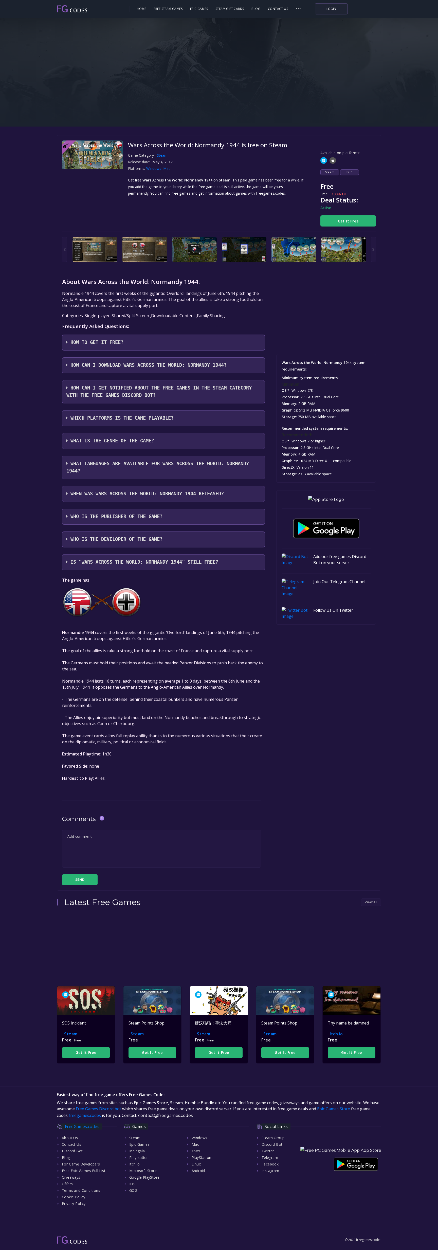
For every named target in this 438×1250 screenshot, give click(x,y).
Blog (255, 9)
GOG (133, 1190)
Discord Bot (72, 1151)
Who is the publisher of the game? (116, 516)
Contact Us (278, 9)
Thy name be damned (348, 1023)
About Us (70, 1137)
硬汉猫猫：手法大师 (213, 1023)
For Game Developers (81, 1164)
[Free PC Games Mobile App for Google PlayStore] (326, 528)
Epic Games (199, 9)
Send (79, 879)
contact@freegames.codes (165, 1115)
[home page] (86, 9)
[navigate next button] (373, 249)
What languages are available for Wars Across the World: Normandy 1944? (157, 467)
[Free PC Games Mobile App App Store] (340, 1151)
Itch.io (336, 1034)
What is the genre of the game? (112, 441)
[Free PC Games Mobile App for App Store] (326, 499)
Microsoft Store (143, 1170)
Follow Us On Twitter (333, 610)
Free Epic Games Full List (83, 1170)
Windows (154, 168)
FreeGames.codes (82, 1126)
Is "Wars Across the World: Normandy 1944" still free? (144, 562)
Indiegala (137, 1151)
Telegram (270, 1157)
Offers (67, 1183)
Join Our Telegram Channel (339, 581)
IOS (132, 1183)
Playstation (139, 1157)
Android (198, 1170)
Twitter (268, 1151)
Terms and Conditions (81, 1190)
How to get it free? (96, 342)
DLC (349, 172)
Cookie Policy (73, 1197)
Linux (196, 1164)
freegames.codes (85, 1115)
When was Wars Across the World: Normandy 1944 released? (147, 494)
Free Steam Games (168, 9)
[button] (298, 9)
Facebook (270, 1164)
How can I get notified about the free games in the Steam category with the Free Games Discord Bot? (159, 391)
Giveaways (71, 1177)
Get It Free (348, 221)
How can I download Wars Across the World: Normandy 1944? (148, 365)
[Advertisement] (219, 93)
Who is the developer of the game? (116, 539)
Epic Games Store (333, 1109)
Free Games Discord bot (98, 1109)
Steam (162, 155)
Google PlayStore (144, 1177)
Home (141, 9)
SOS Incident (74, 1023)
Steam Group (273, 1137)
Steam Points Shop (147, 1023)
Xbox (196, 1151)
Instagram (270, 1170)
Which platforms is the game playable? (122, 418)
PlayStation (201, 1157)
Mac (167, 168)
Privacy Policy (74, 1203)
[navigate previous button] (64, 249)
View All (371, 902)
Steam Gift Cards (229, 9)
